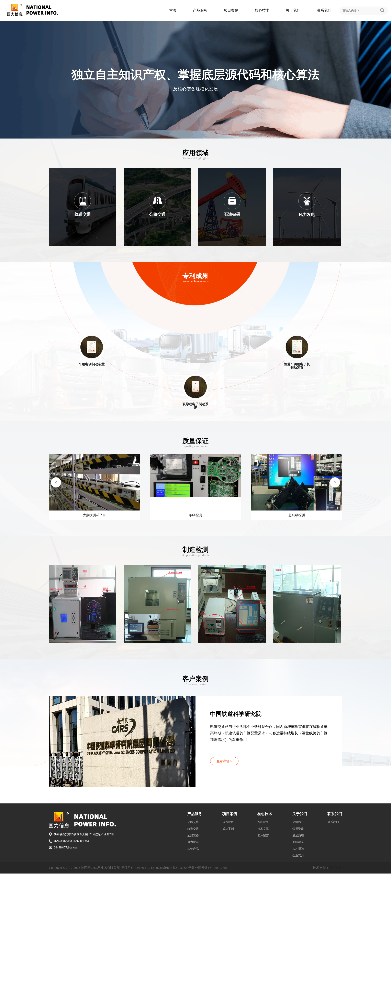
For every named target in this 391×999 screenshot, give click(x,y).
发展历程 (298, 961)
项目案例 (231, 10)
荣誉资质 (298, 954)
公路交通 (193, 947)
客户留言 (263, 961)
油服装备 (193, 961)
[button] (335, 545)
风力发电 (193, 967)
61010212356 (218, 993)
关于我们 (293, 10)
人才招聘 (298, 974)
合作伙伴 (228, 947)
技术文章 (263, 954)
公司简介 (298, 947)
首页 (173, 10)
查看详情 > (224, 886)
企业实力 (298, 980)
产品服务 (200, 10)
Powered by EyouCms (149, 993)
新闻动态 (298, 967)
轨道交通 (193, 954)
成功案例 (228, 954)
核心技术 (262, 10)
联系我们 (324, 10)
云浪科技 (335, 993)
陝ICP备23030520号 (178, 993)
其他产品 (193, 974)
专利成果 (263, 947)
